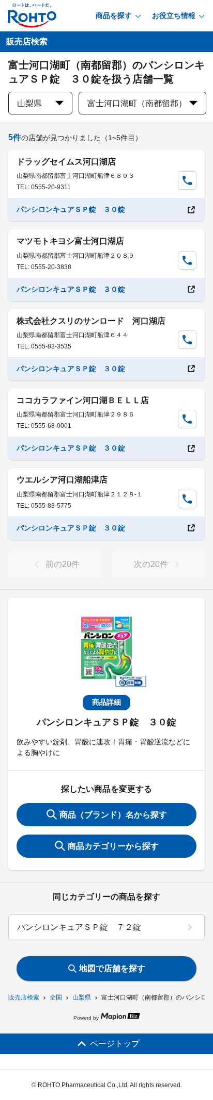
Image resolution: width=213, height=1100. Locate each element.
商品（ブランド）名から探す (113, 814)
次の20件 (151, 564)
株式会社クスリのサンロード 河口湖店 (91, 320)
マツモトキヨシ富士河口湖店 (70, 241)
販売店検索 (23, 997)
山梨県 (81, 997)
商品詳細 (106, 702)
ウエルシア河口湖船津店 (62, 479)
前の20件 (62, 564)
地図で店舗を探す (112, 968)
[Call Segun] (187, 180)
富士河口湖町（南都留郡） (137, 103)
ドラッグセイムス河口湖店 (66, 161)
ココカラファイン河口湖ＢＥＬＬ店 (83, 400)
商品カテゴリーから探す (113, 846)
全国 (56, 997)
